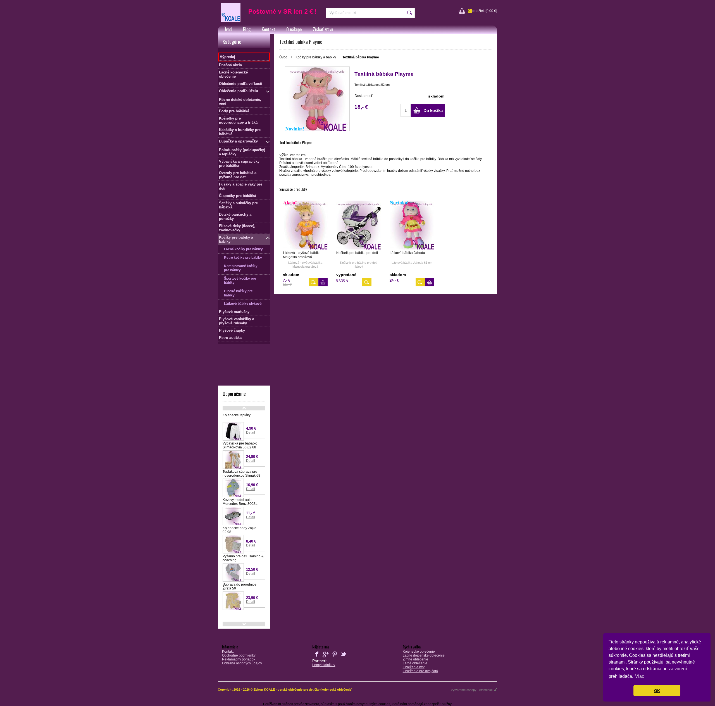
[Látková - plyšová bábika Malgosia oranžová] (305, 225)
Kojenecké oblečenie (419, 651)
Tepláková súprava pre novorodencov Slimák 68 (241, 473)
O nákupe (294, 29)
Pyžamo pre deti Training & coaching (243, 558)
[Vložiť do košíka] (323, 282)
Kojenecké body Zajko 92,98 (239, 530)
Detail (250, 432)
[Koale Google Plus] (325, 657)
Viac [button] (639, 676)
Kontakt (268, 29)
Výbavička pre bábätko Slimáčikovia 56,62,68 (240, 445)
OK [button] (657, 690)
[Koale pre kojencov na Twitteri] (343, 657)
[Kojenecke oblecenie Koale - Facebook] (316, 657)
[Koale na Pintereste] (334, 657)
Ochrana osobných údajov (242, 663)
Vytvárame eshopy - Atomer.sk (472, 689)
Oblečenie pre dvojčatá (420, 671)
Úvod (227, 29)
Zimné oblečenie (415, 659)
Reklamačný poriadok (238, 659)
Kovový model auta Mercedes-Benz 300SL (240, 502)
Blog (247, 29)
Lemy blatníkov (323, 665)
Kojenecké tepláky (237, 415)
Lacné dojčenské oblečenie (424, 655)
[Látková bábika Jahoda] (412, 225)
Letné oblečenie (415, 663)
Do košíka (433, 110)
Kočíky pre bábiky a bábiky (315, 57)
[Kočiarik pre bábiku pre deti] (358, 225)
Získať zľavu (323, 29)
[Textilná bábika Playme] (317, 98)
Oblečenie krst (414, 667)
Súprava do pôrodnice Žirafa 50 (239, 586)
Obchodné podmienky (239, 655)
